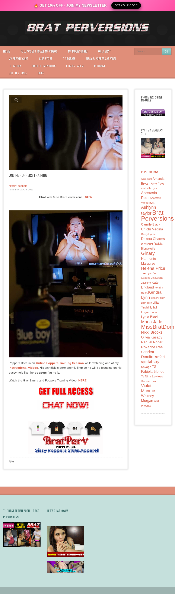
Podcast (99, 65)
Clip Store (45, 58)
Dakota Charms (153, 239)
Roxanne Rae (152, 347)
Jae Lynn (146, 273)
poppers (22, 185)
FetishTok (15, 65)
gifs (152, 248)
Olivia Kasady (151, 337)
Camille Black (150, 224)
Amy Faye (158, 183)
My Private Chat (18, 58)
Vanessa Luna (148, 381)
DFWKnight (147, 244)
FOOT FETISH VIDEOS (43, 65)
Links (41, 73)
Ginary (148, 253)
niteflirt (12, 185)
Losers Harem (74, 65)
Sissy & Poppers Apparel (101, 58)
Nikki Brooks (151, 332)
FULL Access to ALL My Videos (38, 51)
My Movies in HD (78, 51)
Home (6, 51)
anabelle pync (149, 188)
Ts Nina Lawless (152, 376)
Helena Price (153, 268)
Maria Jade (151, 321)
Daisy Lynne (148, 234)
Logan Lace (149, 312)
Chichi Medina (152, 229)
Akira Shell (146, 179)
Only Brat (104, 51)
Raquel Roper (151, 342)
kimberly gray (158, 298)
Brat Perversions (157, 215)
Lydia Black (150, 317)
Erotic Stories (18, 73)
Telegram (69, 58)
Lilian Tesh (146, 302)
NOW (88, 197)
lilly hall (153, 307)
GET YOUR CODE (126, 5)
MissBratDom (157, 327)
